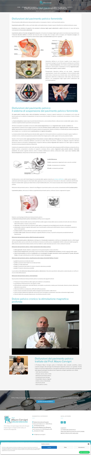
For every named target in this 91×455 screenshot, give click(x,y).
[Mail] (65, 422)
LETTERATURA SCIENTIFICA (68, 429)
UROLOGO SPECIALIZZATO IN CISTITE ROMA (72, 431)
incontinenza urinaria (68, 147)
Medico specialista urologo (69, 433)
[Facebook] (62, 422)
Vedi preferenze (81, 447)
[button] (88, 444)
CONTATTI (63, 428)
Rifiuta (65, 447)
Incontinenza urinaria (19, 283)
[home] (16, 416)
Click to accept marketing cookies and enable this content (45, 329)
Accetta (49, 447)
